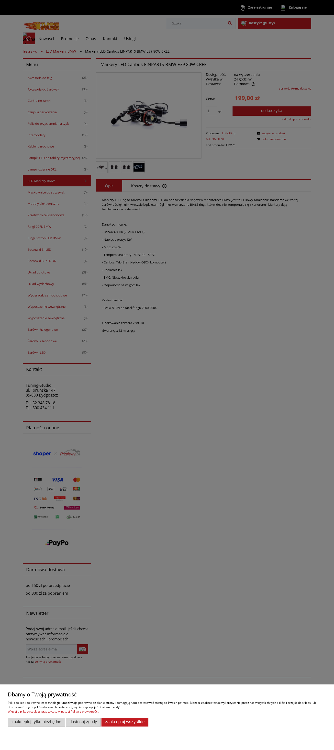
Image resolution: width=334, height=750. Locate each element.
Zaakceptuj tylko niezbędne (36, 721)
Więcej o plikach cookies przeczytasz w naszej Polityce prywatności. (53, 711)
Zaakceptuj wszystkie (125, 721)
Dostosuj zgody (83, 721)
